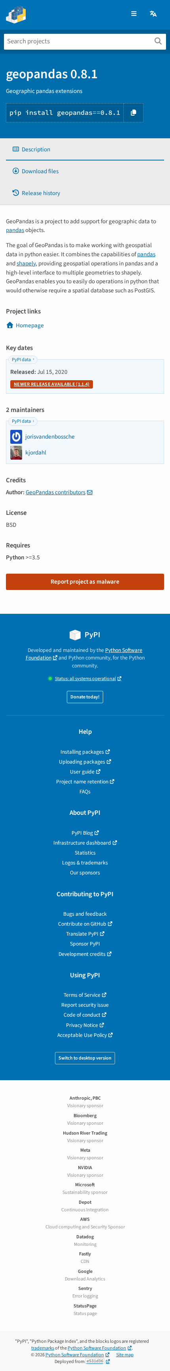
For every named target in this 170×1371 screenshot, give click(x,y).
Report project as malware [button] (85, 581)
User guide (82, 771)
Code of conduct (82, 1015)
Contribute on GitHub (82, 924)
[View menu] (134, 14)
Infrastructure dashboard (82, 843)
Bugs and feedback (85, 914)
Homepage (30, 325)
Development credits (82, 954)
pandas (15, 230)
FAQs (85, 791)
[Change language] (154, 14)
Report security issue (85, 1005)
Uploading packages (82, 762)
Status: (85, 678)
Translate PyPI (82, 934)
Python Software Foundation (97, 1348)
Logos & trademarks (85, 862)
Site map (125, 1355)
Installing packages (82, 752)
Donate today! (85, 697)
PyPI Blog (82, 833)
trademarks (42, 1348)
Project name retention (82, 781)
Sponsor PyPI (85, 944)
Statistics (85, 853)
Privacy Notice (82, 1025)
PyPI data (21, 359)
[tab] (85, 149)
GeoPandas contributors (55, 492)
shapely (26, 263)
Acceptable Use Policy (82, 1035)
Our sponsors (85, 872)
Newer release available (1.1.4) (51, 384)
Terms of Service (82, 995)
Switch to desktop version (85, 1058)
